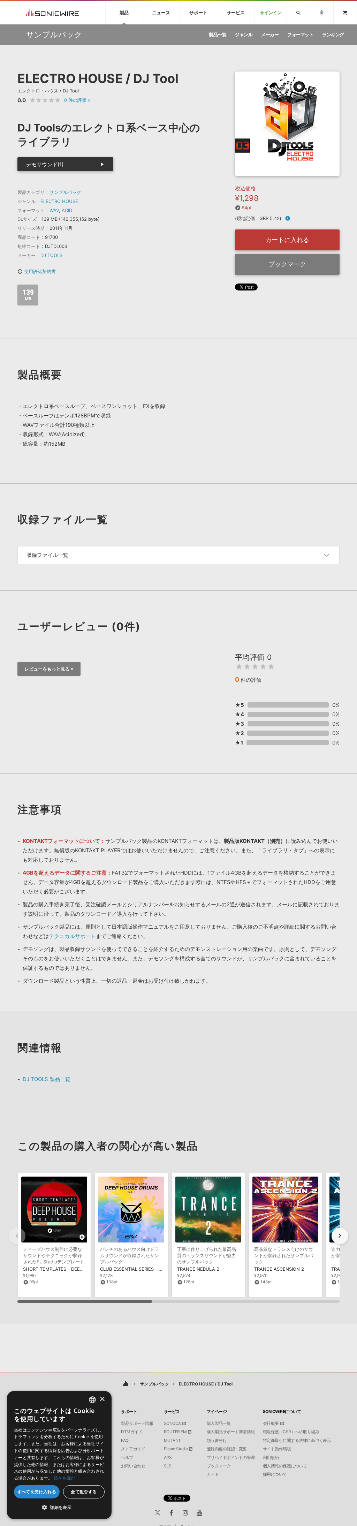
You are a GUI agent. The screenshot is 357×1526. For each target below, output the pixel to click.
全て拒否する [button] (84, 1492)
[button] (340, 1235)
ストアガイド (133, 1448)
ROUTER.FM (175, 1431)
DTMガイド (131, 1431)
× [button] (102, 1399)
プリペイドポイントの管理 (231, 1457)
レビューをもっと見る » (49, 669)
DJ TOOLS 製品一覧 (46, 1079)
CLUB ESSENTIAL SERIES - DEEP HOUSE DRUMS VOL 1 (159, 1269)
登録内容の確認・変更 (227, 1448)
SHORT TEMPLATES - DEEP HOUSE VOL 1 (68, 1269)
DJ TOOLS (51, 255)
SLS (168, 1466)
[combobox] (92, 1399)
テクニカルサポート (72, 936)
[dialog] (59, 1455)
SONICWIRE (52, 12)
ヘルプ (127, 1457)
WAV (54, 210)
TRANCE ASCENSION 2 (279, 1269)
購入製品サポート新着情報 (231, 1431)
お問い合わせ (133, 1466)
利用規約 (271, 1457)
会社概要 (271, 1423)
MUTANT (172, 1440)
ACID (67, 210)
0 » (77, 100)
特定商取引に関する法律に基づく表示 (297, 1440)
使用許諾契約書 (36, 271)
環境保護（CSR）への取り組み (291, 1431)
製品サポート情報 (137, 1423)
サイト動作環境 (277, 1448)
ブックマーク (287, 264)
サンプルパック (65, 192)
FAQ (125, 1440)
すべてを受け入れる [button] (36, 1492)
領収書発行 (217, 1440)
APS (168, 1457)
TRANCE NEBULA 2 (198, 1269)
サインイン (271, 12)
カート (213, 1474)
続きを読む (64, 1478)
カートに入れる (287, 239)
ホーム (125, 1384)
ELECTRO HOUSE (59, 201)
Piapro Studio (176, 1448)
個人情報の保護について (285, 1466)
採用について (275, 1474)
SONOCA (172, 1423)
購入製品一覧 (219, 1423)
